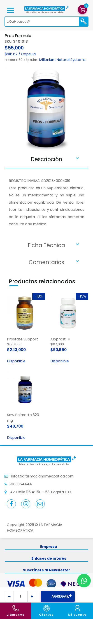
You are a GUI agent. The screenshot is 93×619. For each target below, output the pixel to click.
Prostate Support (22, 339)
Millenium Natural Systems (62, 59)
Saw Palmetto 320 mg (23, 417)
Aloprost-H (60, 339)
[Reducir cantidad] (9, 596)
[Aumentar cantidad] (31, 596)
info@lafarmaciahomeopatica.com (42, 476)
